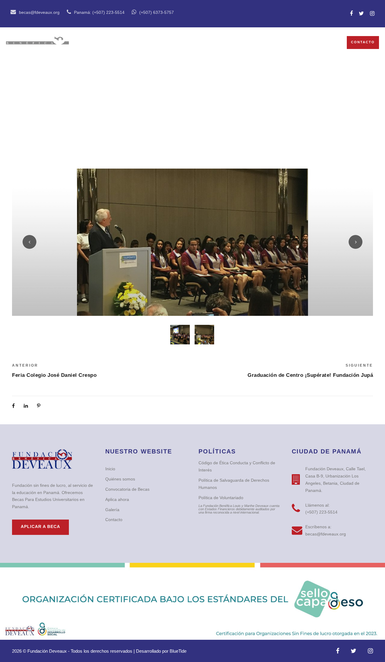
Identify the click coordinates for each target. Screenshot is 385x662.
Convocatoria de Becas (208, 42)
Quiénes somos (138, 42)
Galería (268, 42)
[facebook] (351, 14)
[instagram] (372, 14)
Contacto (363, 42)
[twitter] (361, 14)
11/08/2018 (197, 108)
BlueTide (178, 651)
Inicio (96, 42)
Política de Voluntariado (221, 497)
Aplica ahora (117, 499)
